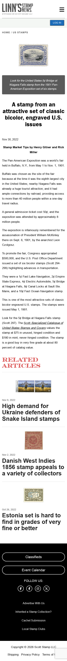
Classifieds (33, 557)
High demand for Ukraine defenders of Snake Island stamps (31, 412)
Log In (57, 22)
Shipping (13, 654)
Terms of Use (50, 654)
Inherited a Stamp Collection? (33, 611)
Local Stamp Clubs (33, 629)
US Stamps (20, 32)
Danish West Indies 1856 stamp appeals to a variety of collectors (33, 467)
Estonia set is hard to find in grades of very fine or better (31, 521)
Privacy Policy (30, 654)
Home (6, 32)
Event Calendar (33, 570)
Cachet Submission (34, 620)
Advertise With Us (33, 603)
